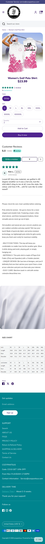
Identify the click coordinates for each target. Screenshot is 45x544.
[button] (8, 87)
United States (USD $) (12, 524)
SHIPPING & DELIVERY (12, 449)
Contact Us (6, 457)
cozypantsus (8, 90)
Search (5, 428)
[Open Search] (3, 24)
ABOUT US (7, 432)
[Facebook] (3, 510)
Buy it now (22, 135)
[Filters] (29, 159)
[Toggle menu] (3, 12)
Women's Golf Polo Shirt (16, 30)
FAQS (4, 436)
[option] (22, 53)
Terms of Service (9, 453)
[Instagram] (7, 510)
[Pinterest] (10, 510)
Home (4, 30)
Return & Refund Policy (12, 445)
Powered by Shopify (29, 538)
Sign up (10, 412)
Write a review (11, 159)
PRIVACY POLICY (9, 441)
